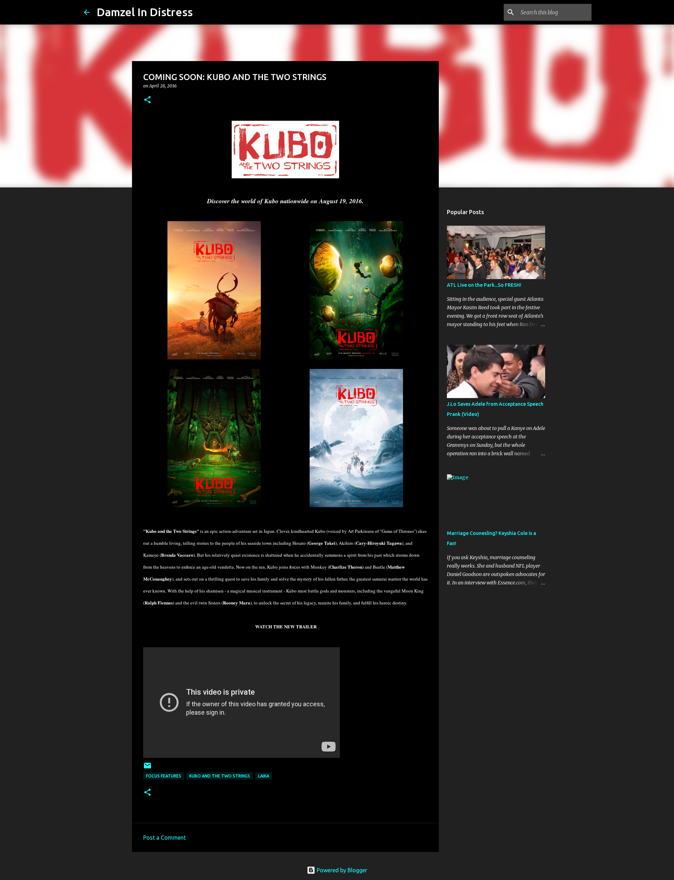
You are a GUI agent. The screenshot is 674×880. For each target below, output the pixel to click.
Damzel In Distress (145, 12)
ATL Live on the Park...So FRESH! (484, 285)
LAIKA (263, 776)
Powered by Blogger (341, 870)
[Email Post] (147, 768)
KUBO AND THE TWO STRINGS (219, 776)
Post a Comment (164, 837)
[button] (147, 100)
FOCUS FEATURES (163, 776)
